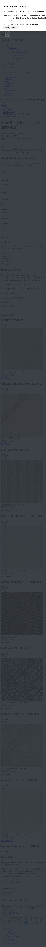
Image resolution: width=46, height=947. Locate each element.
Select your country (10, 25)
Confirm (14, 27)
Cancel (6, 27)
